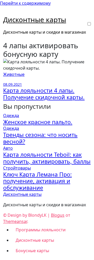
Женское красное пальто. (37, 122)
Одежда (11, 115)
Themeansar (15, 221)
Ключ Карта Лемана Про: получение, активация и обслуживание (37, 181)
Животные (14, 74)
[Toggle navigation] (6, 13)
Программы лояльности (41, 230)
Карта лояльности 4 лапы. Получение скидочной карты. (44, 94)
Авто (8, 148)
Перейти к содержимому (25, 3)
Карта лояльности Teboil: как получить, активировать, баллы (47, 158)
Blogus (57, 215)
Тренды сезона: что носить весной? (40, 138)
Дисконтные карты (34, 19)
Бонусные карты (32, 250)
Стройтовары (17, 168)
